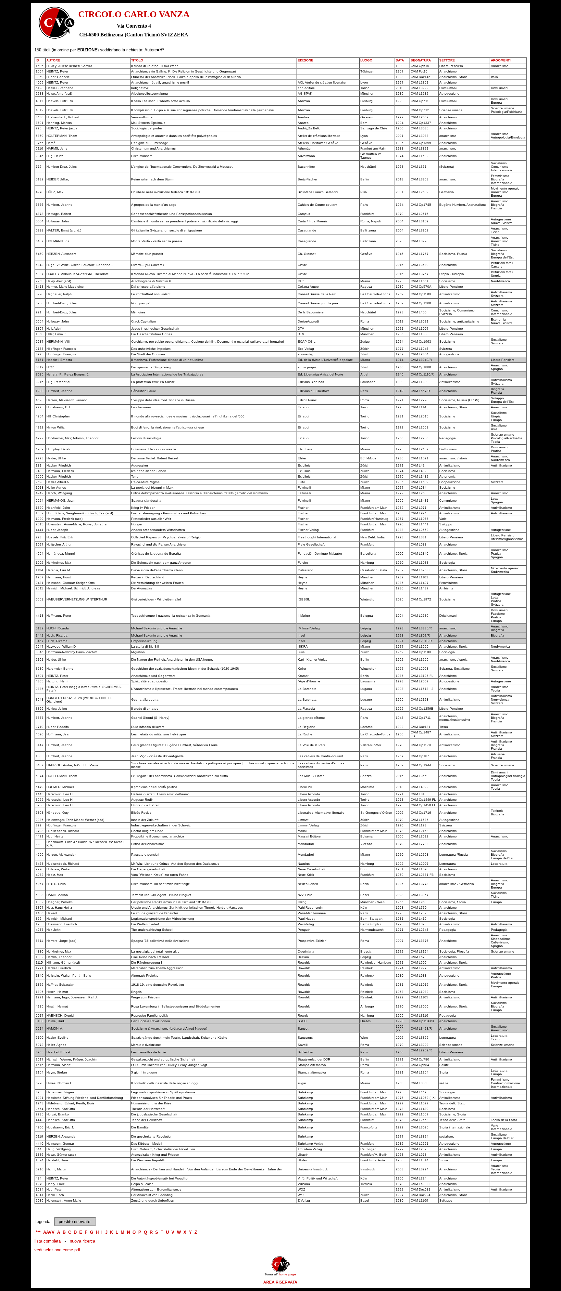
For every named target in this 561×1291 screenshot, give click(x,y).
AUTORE (53, 60)
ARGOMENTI (501, 60)
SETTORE (447, 60)
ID (37, 60)
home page (287, 1274)
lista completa (47, 1241)
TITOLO (137, 60)
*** (38, 1232)
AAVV (49, 1232)
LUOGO (366, 60)
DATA (400, 60)
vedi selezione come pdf (57, 1249)
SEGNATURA (421, 60)
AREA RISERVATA (280, 1282)
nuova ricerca (82, 1241)
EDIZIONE (305, 60)
